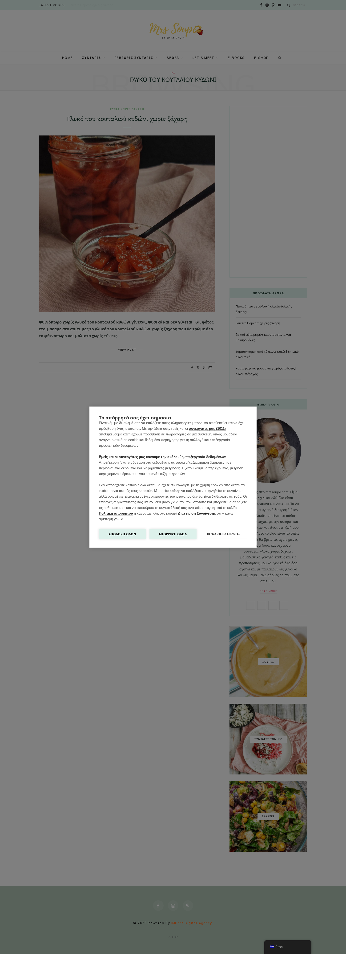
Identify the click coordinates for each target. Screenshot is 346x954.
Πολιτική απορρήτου (116, 513)
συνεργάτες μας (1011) (207, 428)
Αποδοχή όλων (122, 534)
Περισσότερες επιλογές (223, 533)
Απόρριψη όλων (173, 534)
